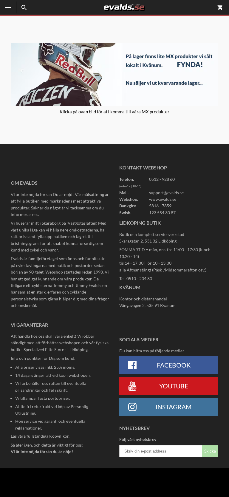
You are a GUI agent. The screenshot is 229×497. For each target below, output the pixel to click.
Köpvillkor (59, 436)
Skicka (210, 450)
